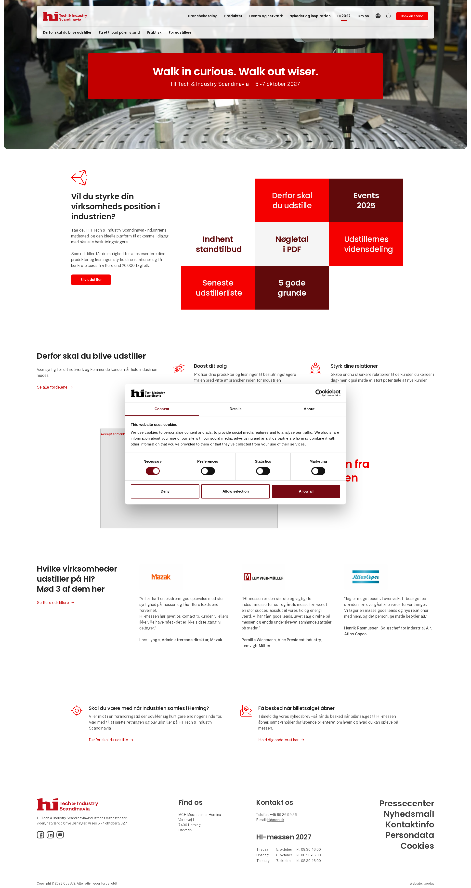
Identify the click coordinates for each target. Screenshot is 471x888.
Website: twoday (422, 883)
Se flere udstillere (53, 602)
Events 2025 (366, 200)
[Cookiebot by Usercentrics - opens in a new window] (319, 393)
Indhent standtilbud (219, 244)
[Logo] (65, 16)
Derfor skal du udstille (108, 740)
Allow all (306, 491)
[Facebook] (40, 837)
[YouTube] (60, 837)
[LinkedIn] (50, 837)
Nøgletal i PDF (291, 244)
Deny (165, 491)
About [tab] (309, 409)
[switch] (208, 471)
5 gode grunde (292, 287)
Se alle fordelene (52, 387)
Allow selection (235, 491)
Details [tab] (236, 409)
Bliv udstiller (91, 279)
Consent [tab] (162, 409)
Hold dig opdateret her (278, 740)
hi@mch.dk (275, 820)
